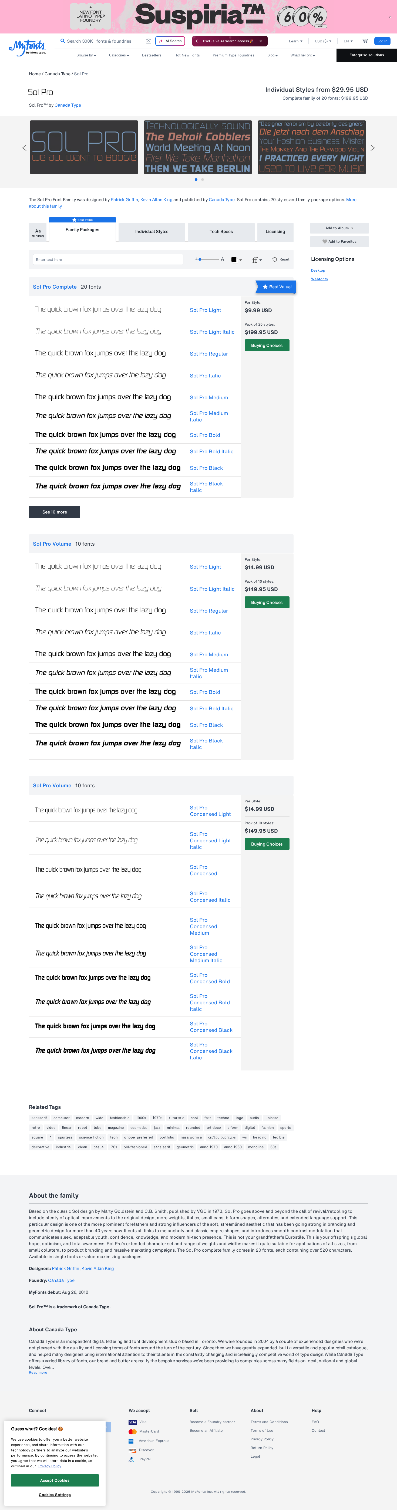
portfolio (167, 1137)
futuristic (176, 1118)
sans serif (162, 1147)
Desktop (318, 270)
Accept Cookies (54, 1480)
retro (36, 1128)
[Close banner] (260, 41)
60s (273, 1147)
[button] (390, 16)
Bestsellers (152, 55)
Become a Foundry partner (212, 1422)
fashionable (120, 1118)
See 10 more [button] (54, 512)
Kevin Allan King (156, 199)
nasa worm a (191, 1137)
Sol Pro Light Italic (212, 332)
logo (239, 1118)
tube (98, 1128)
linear (67, 1128)
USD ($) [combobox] (321, 41)
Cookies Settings (55, 1494)
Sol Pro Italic (205, 375)
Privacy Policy (262, 1439)
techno (223, 1118)
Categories (117, 55)
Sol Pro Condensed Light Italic (210, 840)
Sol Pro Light (205, 310)
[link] (61, 41)
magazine (116, 1128)
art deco (214, 1128)
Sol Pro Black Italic (206, 487)
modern (82, 1118)
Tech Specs (221, 231)
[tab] (196, 179)
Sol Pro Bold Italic (212, 451)
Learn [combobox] (294, 41)
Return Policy (262, 1448)
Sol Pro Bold (205, 435)
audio (254, 1118)
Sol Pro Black (206, 468)
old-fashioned (135, 1147)
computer (61, 1118)
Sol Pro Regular (209, 353)
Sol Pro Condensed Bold (210, 978)
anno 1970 (209, 1147)
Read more (38, 1372)
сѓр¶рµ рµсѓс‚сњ (222, 1137)
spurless (65, 1137)
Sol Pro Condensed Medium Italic (206, 954)
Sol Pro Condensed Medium (203, 926)
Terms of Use (262, 1430)
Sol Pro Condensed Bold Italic (210, 1002)
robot (82, 1128)
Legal (255, 1456)
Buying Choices (267, 345)
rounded (193, 1128)
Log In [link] (382, 41)
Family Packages (82, 229)
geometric (185, 1147)
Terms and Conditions (269, 1422)
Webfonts (319, 279)
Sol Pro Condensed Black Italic (211, 1051)
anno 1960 (233, 1147)
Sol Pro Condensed (203, 870)
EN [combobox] (346, 41)
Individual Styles (152, 231)
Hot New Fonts (187, 55)
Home (35, 73)
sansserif (39, 1118)
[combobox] (121, 41)
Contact (318, 1430)
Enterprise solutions (366, 55)
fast (207, 1118)
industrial (64, 1147)
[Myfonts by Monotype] (27, 48)
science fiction (91, 1137)
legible (279, 1137)
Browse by (84, 55)
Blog (270, 55)
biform (232, 1128)
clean (82, 1147)
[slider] (208, 259)
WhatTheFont (301, 55)
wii (244, 1137)
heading (260, 1137)
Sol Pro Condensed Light (210, 811)
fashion (267, 1128)
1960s (141, 1118)
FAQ (315, 1422)
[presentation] (24, 148)
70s (114, 1147)
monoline (256, 1147)
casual (99, 1147)
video (51, 1128)
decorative (40, 1147)
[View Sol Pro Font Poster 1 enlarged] (84, 147)
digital (250, 1128)
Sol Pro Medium (209, 397)
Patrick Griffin (124, 199)
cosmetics (138, 1128)
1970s (158, 1118)
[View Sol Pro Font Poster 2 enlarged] (198, 147)
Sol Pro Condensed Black (211, 1027)
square (37, 1137)
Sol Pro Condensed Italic (210, 897)
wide (99, 1118)
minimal (173, 1128)
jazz (157, 1128)
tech (114, 1137)
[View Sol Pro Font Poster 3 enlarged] (312, 147)
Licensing (275, 231)
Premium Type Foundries (233, 55)
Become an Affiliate (206, 1430)
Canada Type (57, 73)
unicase (271, 1118)
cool (194, 1118)
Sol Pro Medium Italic (209, 416)
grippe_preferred (138, 1137)
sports (285, 1128)
